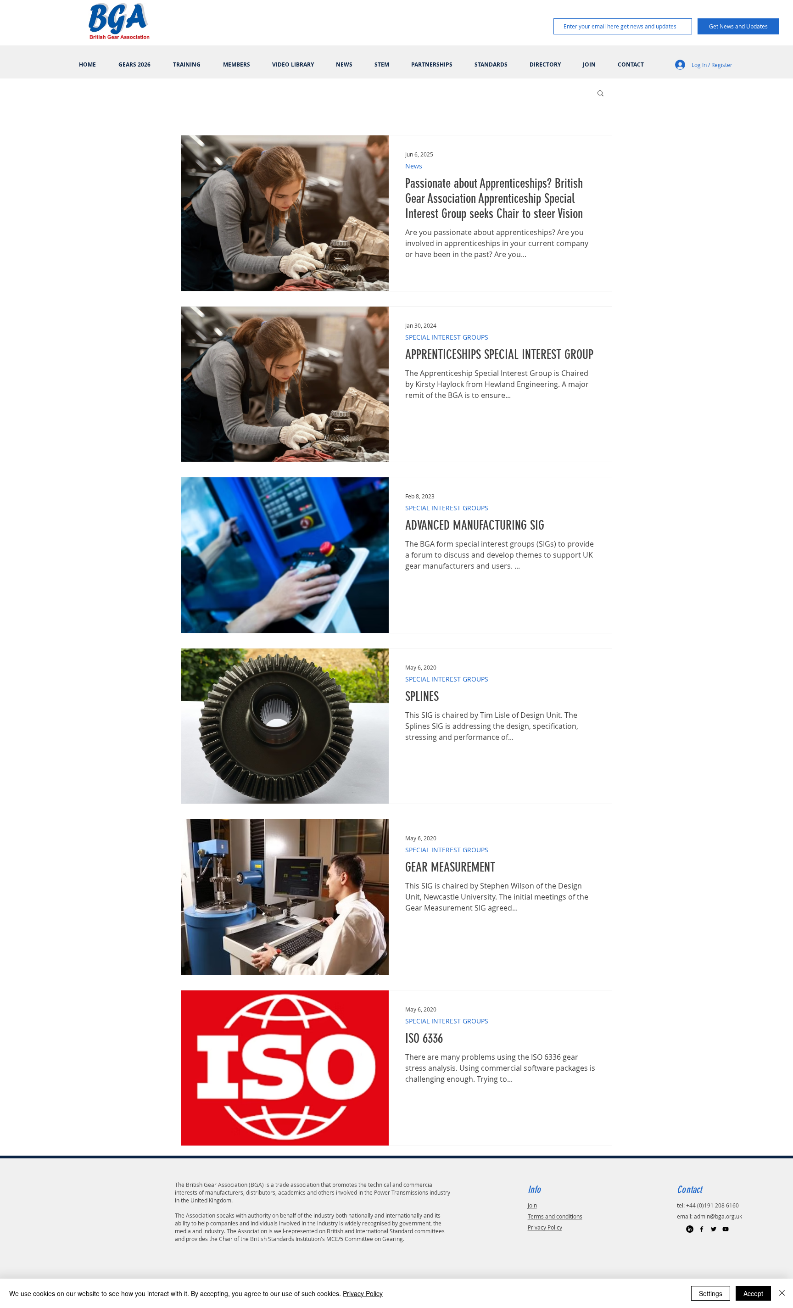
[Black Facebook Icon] (701, 1229)
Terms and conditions (555, 1216)
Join (532, 1205)
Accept (753, 1293)
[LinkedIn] (689, 1229)
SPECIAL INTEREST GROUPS (446, 337)
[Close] (781, 1293)
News (413, 166)
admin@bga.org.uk (718, 1216)
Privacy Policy (545, 1227)
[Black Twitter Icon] (713, 1229)
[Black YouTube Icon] (725, 1229)
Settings (710, 1293)
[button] (600, 94)
